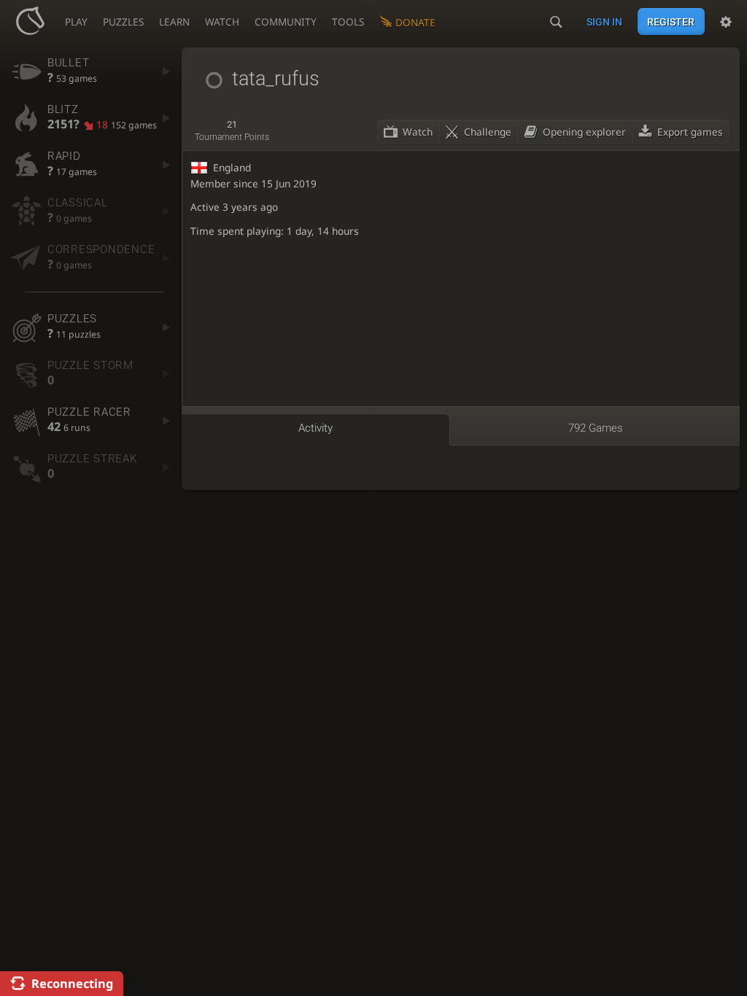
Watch (418, 132)
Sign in (604, 22)
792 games (595, 428)
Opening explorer (584, 132)
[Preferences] (726, 22)
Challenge (487, 132)
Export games (690, 132)
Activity (315, 428)
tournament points (232, 130)
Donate (415, 22)
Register (670, 22)
